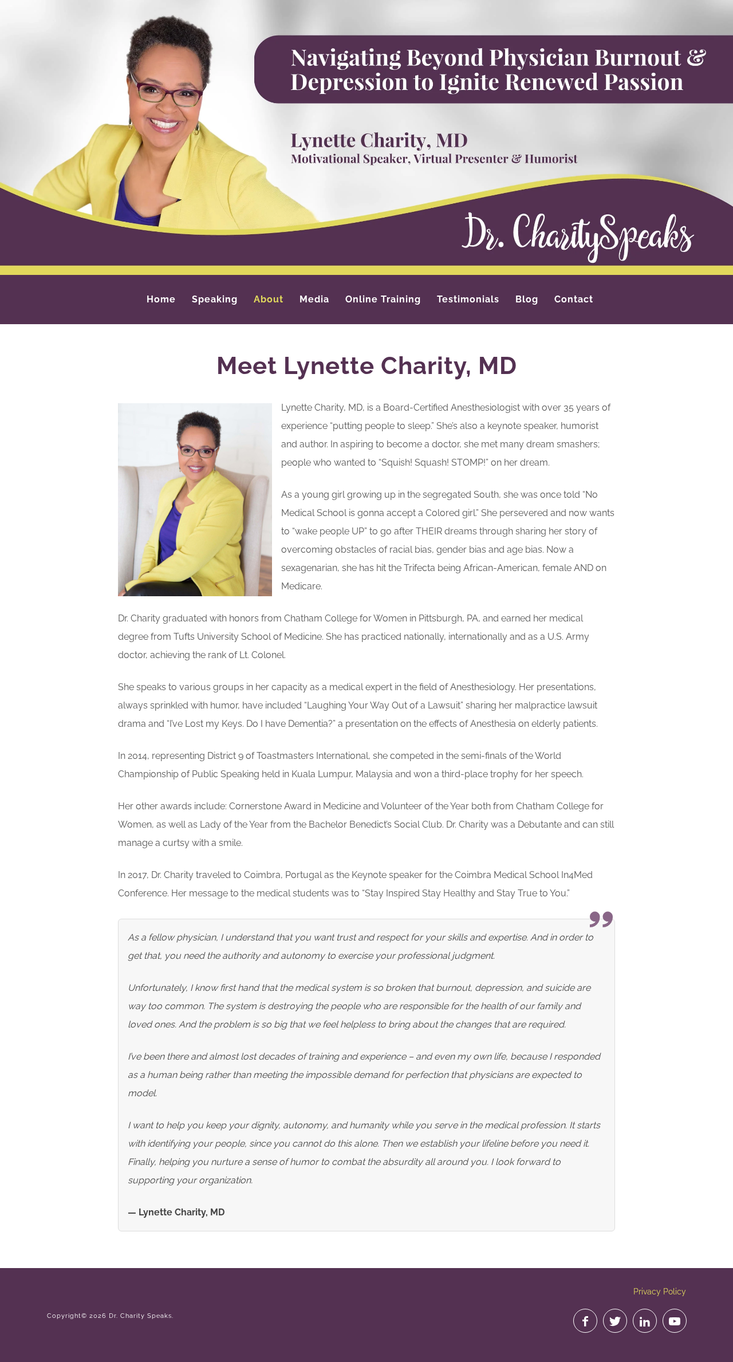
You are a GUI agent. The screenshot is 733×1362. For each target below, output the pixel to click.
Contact (573, 299)
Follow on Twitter (615, 1321)
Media (314, 299)
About (268, 299)
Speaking (215, 299)
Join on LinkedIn (645, 1321)
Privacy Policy (659, 1291)
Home (161, 299)
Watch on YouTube (675, 1321)
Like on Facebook (585, 1321)
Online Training (383, 299)
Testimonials (468, 299)
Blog (526, 299)
